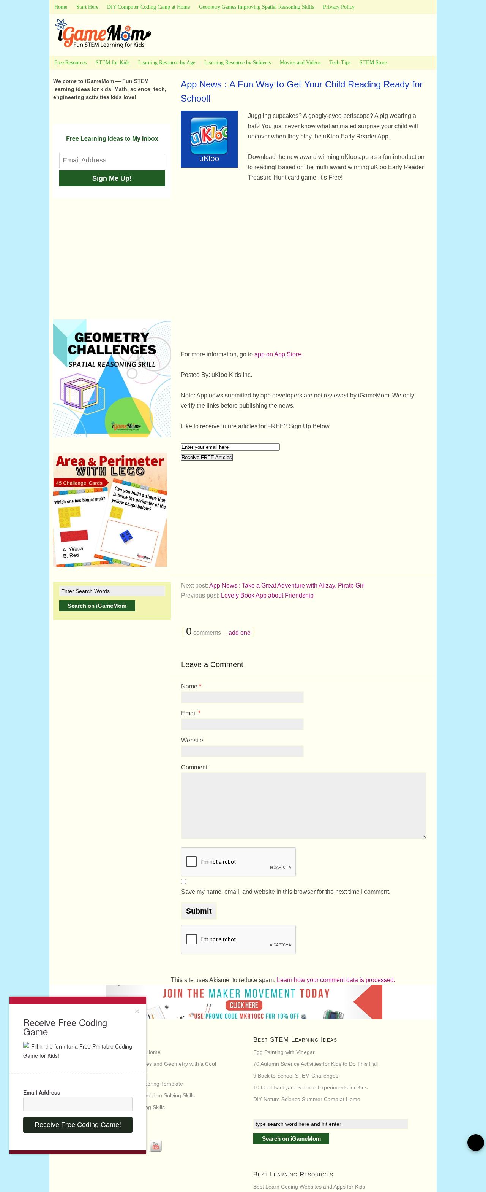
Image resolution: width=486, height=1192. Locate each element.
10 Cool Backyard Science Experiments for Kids (310, 1087)
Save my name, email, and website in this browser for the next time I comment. (285, 891)
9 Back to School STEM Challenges (295, 1076)
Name (191, 686)
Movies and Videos (300, 62)
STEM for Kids (112, 62)
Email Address (41, 1092)
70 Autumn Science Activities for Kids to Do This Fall (315, 1064)
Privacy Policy (339, 7)
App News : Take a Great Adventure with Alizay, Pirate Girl (287, 585)
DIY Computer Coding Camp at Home (148, 7)
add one (240, 632)
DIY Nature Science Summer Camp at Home (306, 1099)
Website (192, 740)
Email (190, 713)
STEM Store (373, 62)
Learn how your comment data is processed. (336, 980)
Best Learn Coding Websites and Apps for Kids (309, 1187)
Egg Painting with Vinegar (284, 1052)
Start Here (87, 7)
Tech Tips (339, 62)
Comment (194, 767)
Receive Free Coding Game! (78, 1124)
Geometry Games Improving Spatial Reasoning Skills (256, 7)
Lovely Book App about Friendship (267, 595)
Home (60, 7)
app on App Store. (278, 354)
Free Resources (70, 62)
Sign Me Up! (112, 178)
